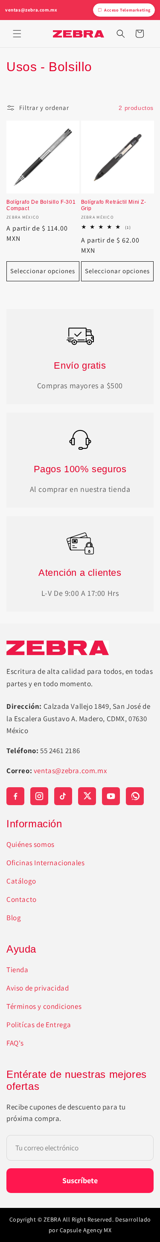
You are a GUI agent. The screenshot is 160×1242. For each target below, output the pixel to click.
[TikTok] (63, 796)
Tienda (17, 969)
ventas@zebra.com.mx (31, 9)
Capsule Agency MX (86, 1230)
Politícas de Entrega (38, 1024)
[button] (17, 33)
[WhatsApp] (135, 796)
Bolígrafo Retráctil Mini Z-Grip (113, 205)
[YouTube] (111, 796)
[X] (87, 796)
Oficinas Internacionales (45, 862)
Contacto (21, 899)
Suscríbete (80, 1180)
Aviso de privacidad (37, 988)
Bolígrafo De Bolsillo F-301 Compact (41, 205)
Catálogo (21, 881)
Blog (13, 917)
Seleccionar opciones (42, 271)
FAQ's (15, 1043)
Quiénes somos (30, 844)
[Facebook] (15, 796)
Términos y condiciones (43, 1006)
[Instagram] (39, 796)
